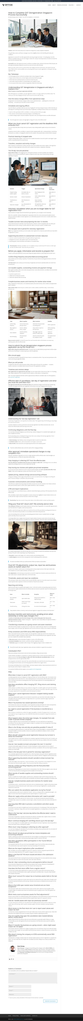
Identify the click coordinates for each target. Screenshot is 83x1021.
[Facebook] (11, 959)
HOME (49, 5)
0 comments (36, 17)
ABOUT (54, 5)
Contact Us (34, 1015)
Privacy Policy (16, 1015)
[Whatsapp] (13, 959)
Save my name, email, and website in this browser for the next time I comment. (26, 997)
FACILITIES (71, 5)
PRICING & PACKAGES (62, 5)
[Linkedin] (9, 959)
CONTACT (78, 5)
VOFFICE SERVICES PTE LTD (19, 1019)
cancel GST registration (15, 377)
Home (9, 1015)
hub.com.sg (12, 955)
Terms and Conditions (25, 1015)
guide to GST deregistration (35, 669)
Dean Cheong (12, 17)
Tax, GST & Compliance (28, 17)
